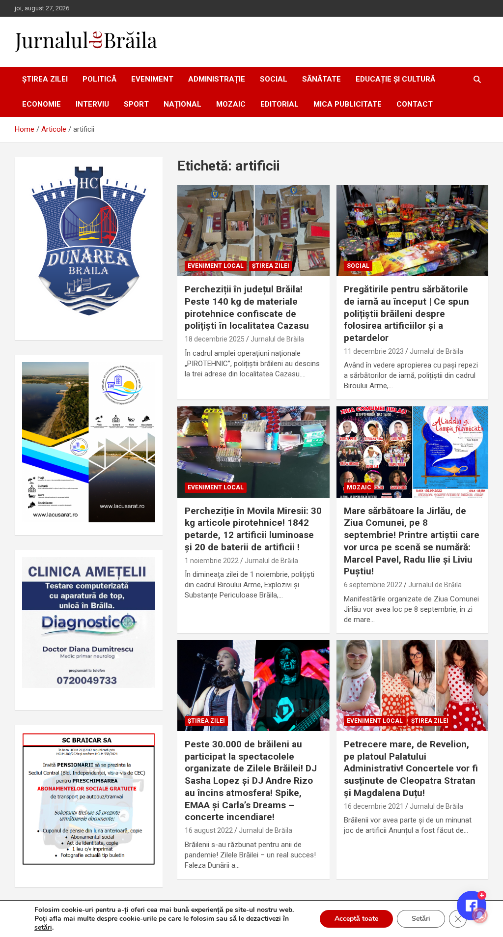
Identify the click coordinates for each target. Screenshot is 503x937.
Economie (41, 104)
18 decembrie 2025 (215, 339)
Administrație (216, 79)
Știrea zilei (45, 79)
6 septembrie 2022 (373, 585)
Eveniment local (216, 265)
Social (273, 79)
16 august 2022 (209, 830)
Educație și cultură (395, 79)
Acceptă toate (356, 918)
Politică (99, 79)
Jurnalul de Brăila (277, 339)
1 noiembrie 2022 (212, 561)
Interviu (92, 104)
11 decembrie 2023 (374, 351)
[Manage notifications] (480, 915)
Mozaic (231, 104)
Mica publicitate (347, 104)
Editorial (279, 104)
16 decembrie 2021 (374, 806)
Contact (414, 104)
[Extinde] (142, 570)
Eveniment (152, 79)
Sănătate (321, 79)
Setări (421, 918)
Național (182, 104)
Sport (136, 104)
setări (43, 927)
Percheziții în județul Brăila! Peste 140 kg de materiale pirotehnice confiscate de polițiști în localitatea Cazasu (247, 307)
